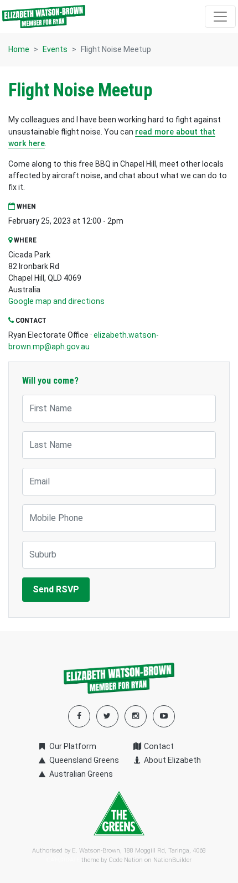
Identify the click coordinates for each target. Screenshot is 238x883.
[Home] (43, 16)
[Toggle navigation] (220, 17)
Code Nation (125, 860)
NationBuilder (172, 860)
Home (18, 49)
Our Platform (72, 746)
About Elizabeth (171, 760)
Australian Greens (80, 774)
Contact (158, 746)
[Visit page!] (164, 715)
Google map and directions (56, 301)
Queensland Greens (83, 760)
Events (55, 49)
